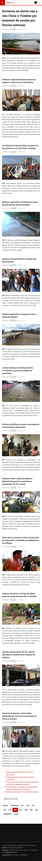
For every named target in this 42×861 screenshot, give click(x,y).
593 (33, 806)
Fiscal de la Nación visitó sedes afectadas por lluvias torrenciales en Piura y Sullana (19, 716)
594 (4, 810)
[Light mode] (35, 2)
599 (31, 810)
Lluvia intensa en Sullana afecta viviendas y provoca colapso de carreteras (17, 370)
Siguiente (7, 814)
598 (25, 810)
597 (20, 810)
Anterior (15, 806)
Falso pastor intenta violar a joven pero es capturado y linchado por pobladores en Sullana (20, 540)
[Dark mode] (39, 2)
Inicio (5, 806)
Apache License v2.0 (11, 852)
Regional (4, 847)
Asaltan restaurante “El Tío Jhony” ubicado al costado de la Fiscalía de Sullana (18, 655)
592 (27, 806)
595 (10, 810)
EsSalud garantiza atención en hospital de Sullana (22, 792)
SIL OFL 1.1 (25, 855)
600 (36, 810)
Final (16, 814)
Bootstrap (5, 850)
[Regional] (10, 2)
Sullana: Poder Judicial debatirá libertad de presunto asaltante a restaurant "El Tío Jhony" (17, 481)
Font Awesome (6, 855)
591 (22, 806)
